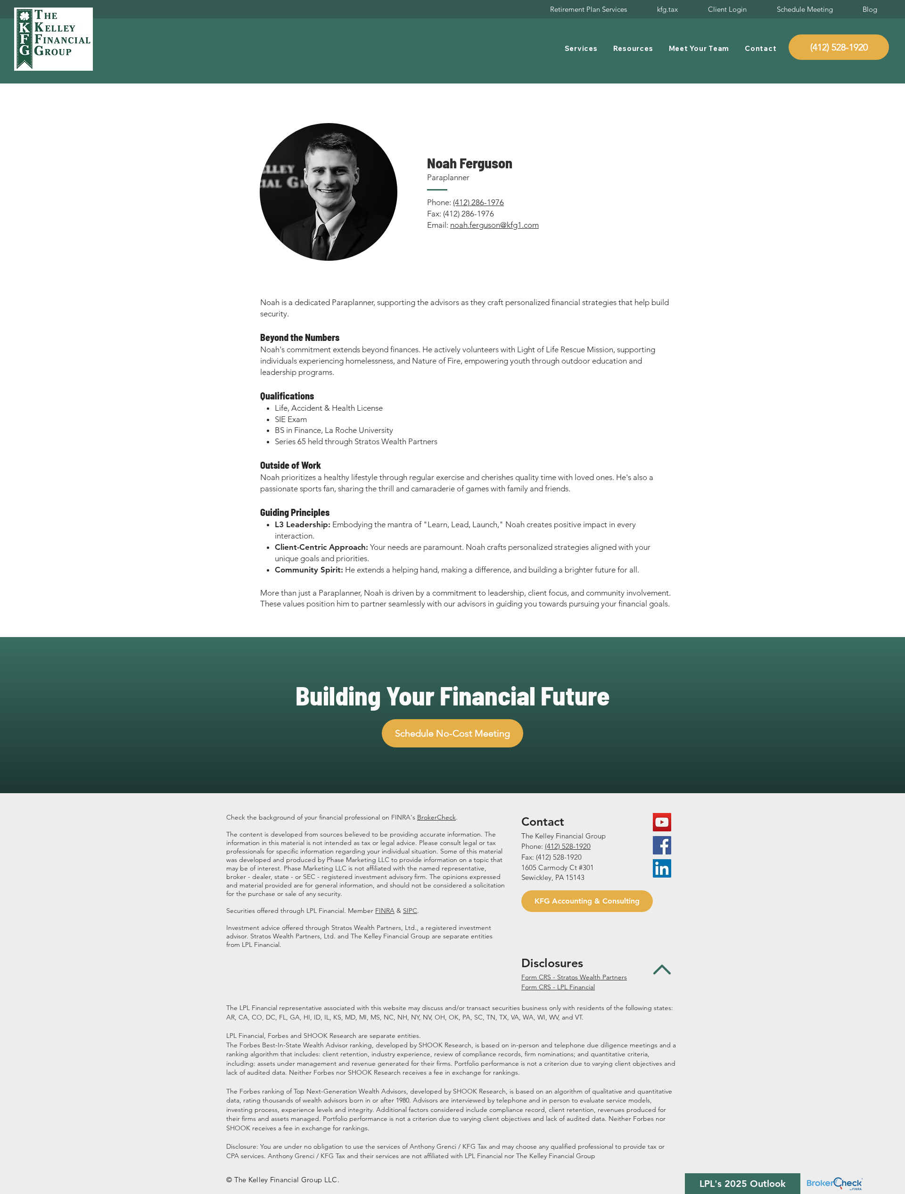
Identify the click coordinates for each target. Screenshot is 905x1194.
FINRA (385, 910)
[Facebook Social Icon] (662, 845)
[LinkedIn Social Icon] (662, 868)
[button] (581, 48)
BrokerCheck (436, 817)
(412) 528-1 (562, 846)
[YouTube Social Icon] (662, 822)
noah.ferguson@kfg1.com (494, 225)
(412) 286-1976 (478, 202)
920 (585, 846)
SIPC (410, 910)
